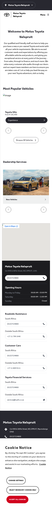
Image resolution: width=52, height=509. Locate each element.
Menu (42, 14)
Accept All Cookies (17, 499)
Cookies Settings (16, 480)
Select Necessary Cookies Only (22, 490)
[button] (8, 130)
